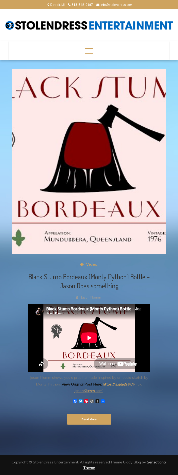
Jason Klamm (91, 297)
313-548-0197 (82, 4)
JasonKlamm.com (88, 390)
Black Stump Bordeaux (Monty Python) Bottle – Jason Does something (89, 281)
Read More (89, 419)
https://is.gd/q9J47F (119, 384)
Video (91, 264)
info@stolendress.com (117, 4)
